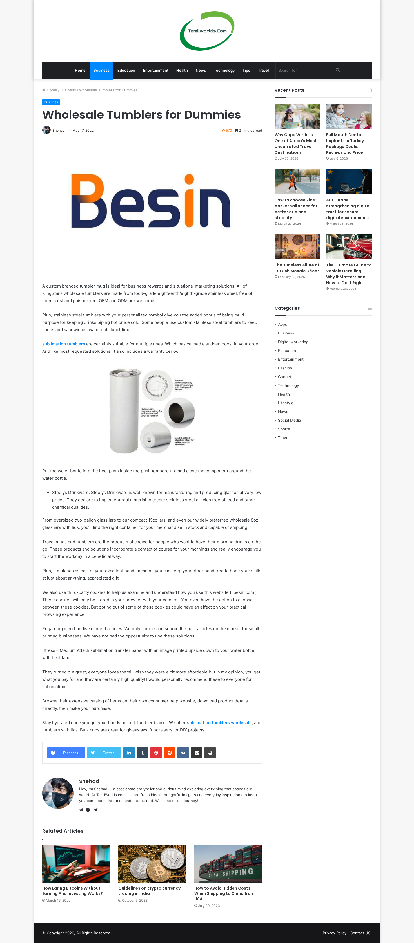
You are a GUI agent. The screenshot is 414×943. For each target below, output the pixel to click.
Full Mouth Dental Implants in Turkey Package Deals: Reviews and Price (345, 143)
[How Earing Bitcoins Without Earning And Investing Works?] (76, 864)
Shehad (58, 130)
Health (182, 70)
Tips (246, 70)
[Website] (82, 810)
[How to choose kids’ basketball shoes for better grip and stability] (297, 181)
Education (126, 70)
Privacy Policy (334, 933)
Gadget (284, 376)
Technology (224, 70)
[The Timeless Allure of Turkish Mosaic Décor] (297, 246)
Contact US (360, 933)
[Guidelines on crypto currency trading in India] (152, 864)
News (201, 70)
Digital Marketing (293, 342)
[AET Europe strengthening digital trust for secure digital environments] (349, 181)
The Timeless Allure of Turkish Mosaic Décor (297, 268)
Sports (284, 429)
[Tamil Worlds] (207, 31)
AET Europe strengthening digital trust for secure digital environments (348, 209)
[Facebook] (89, 810)
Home (80, 70)
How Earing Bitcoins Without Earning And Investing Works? (72, 890)
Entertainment (155, 70)
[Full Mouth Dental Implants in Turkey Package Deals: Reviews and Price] (349, 116)
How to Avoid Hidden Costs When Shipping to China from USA (224, 893)
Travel (263, 70)
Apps (282, 324)
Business (102, 70)
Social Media (289, 420)
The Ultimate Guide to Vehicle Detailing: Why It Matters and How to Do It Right (349, 274)
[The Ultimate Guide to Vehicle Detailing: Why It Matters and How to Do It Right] (349, 246)
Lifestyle (285, 403)
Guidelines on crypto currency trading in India (149, 890)
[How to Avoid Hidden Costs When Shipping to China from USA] (228, 864)
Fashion (285, 368)
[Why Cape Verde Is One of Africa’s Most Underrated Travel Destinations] (297, 116)
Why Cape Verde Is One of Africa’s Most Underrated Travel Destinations (296, 143)
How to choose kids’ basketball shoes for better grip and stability (296, 209)
